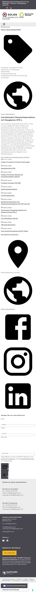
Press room (19, 579)
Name (2, 419)
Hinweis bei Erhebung (10, 590)
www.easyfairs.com (8, 531)
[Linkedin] (7, 541)
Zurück (7, 476)
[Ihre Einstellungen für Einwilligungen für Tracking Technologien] (32, 590)
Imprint (32, 580)
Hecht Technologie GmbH (11, 30)
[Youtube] (3, 541)
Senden (8, 469)
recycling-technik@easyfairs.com (12, 495)
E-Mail (3, 428)
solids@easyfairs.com (14, 493)
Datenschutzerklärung (8, 459)
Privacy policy (16, 580)
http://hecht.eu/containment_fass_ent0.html (15, 157)
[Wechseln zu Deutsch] (11, 7)
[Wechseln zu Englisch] (7, 7)
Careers (26, 579)
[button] (4, 24)
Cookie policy (25, 580)
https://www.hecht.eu (8, 114)
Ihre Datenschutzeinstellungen (16, 585)
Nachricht (4, 437)
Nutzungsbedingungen (27, 459)
